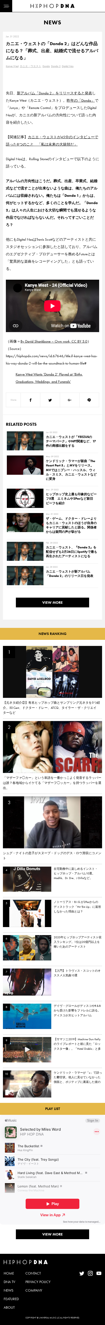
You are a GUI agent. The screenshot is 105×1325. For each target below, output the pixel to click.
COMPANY (33, 1290)
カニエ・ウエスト (30, 66)
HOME (9, 1273)
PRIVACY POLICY (38, 1281)
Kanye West (12, 66)
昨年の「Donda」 (81, 100)
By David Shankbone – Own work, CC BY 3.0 (54, 341)
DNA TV (9, 1281)
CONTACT (33, 1273)
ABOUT (9, 1307)
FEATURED (11, 1298)
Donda (46, 66)
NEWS (8, 1290)
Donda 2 (56, 66)
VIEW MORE (52, 602)
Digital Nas (68, 66)
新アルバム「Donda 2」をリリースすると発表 (54, 93)
